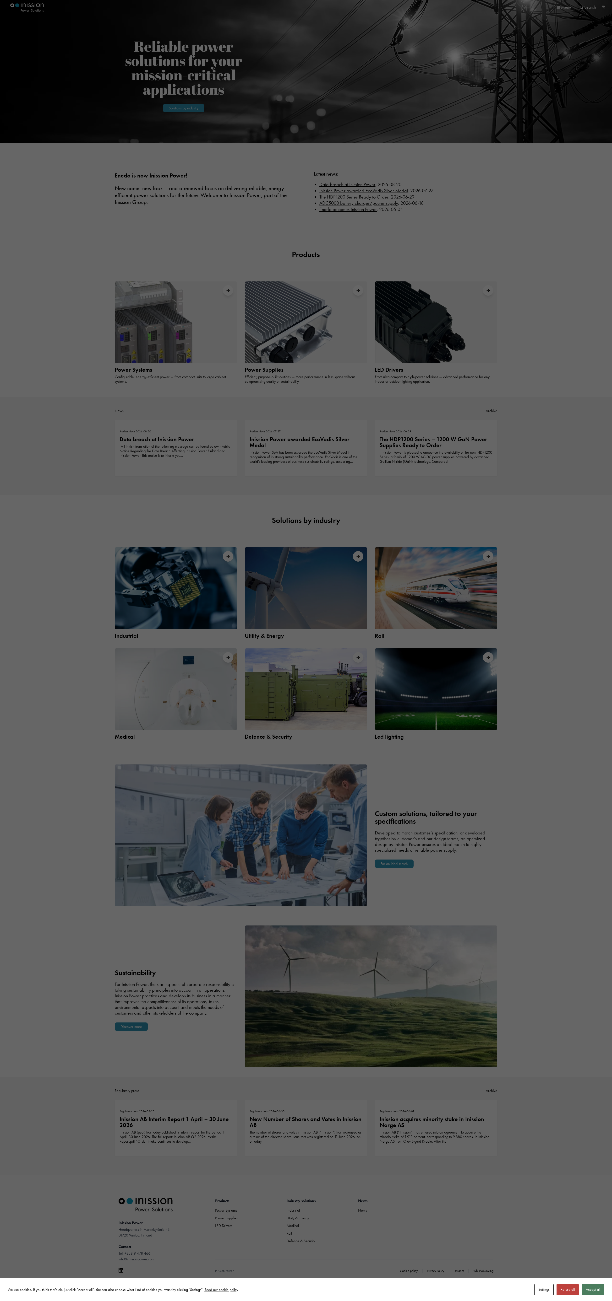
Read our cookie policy (221, 1289)
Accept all (593, 1289)
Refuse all (568, 1289)
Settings (544, 1289)
